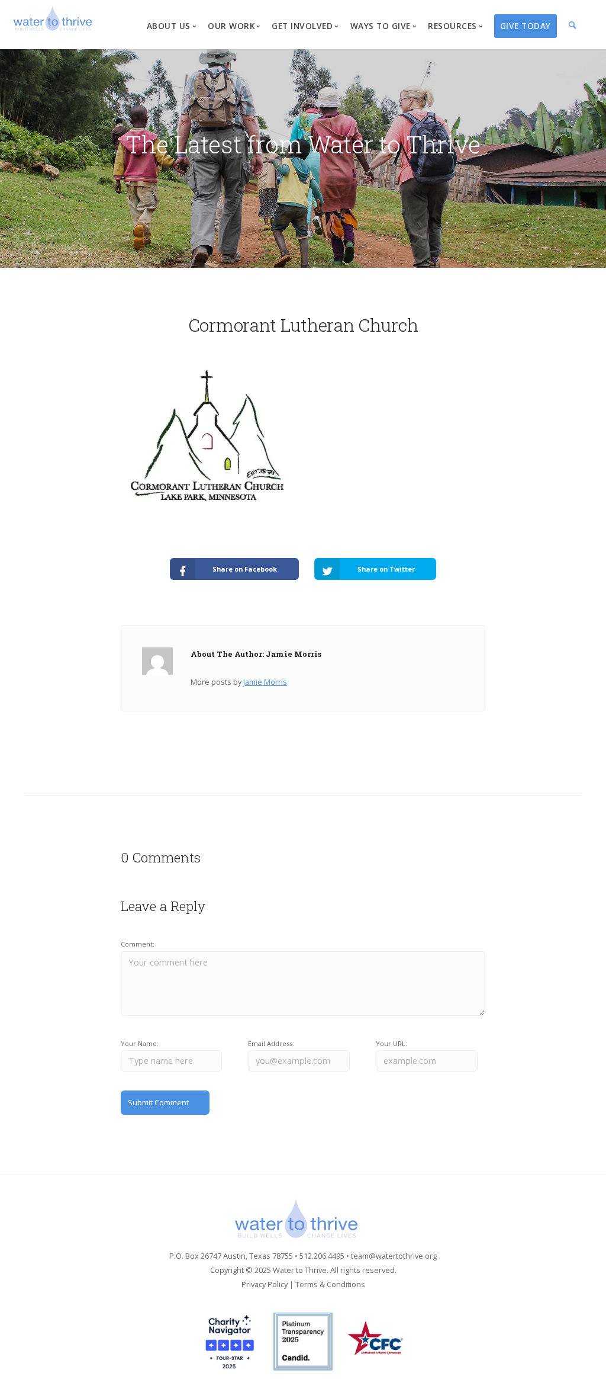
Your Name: (140, 1043)
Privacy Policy (264, 1284)
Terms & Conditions (330, 1284)
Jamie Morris (265, 681)
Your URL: (391, 1043)
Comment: (137, 943)
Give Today (525, 25)
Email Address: (271, 1043)
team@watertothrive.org (394, 1255)
